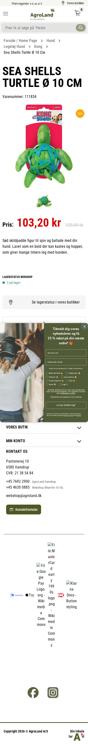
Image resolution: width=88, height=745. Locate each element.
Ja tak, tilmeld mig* (66, 405)
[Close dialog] (84, 326)
